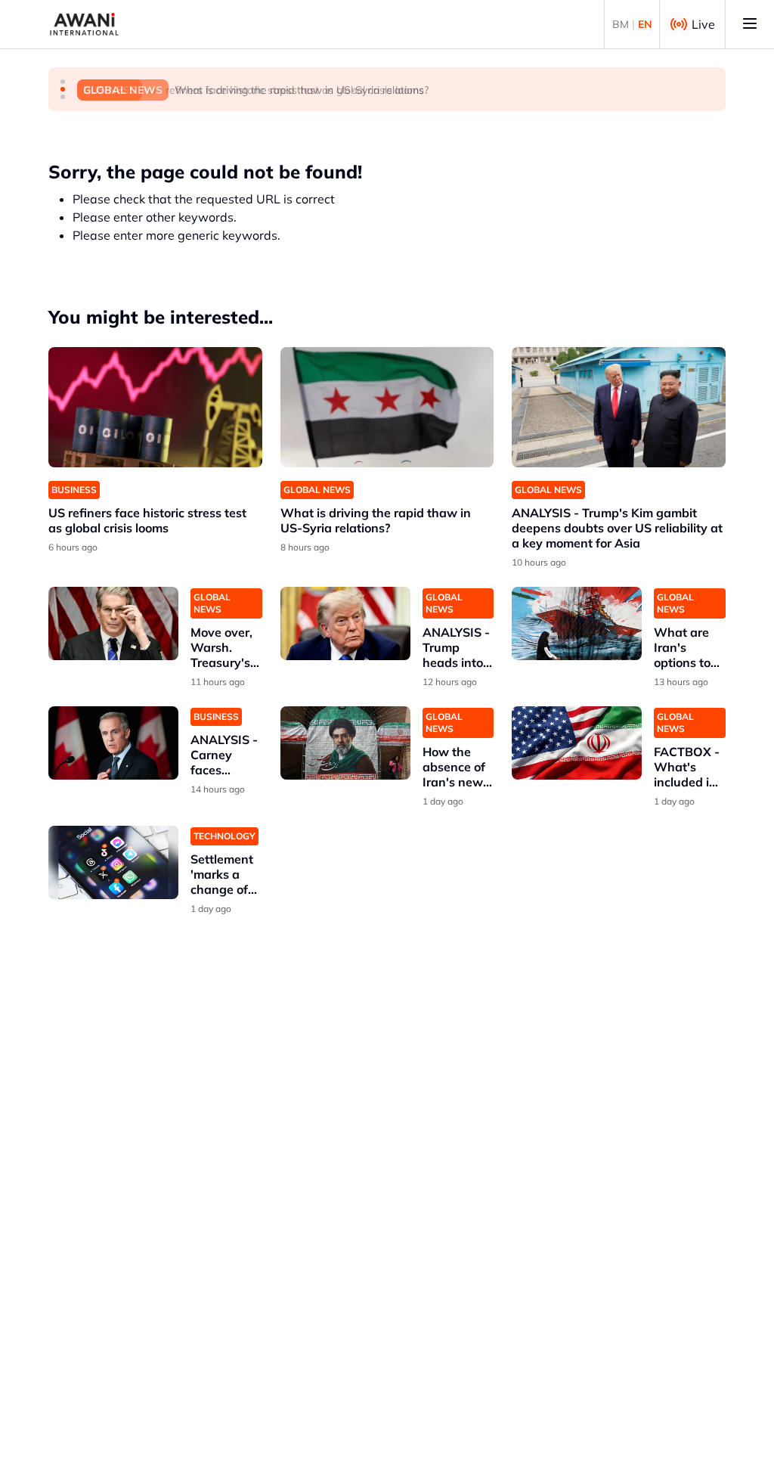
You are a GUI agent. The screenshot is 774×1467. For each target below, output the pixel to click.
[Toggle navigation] (750, 24)
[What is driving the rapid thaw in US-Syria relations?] (387, 407)
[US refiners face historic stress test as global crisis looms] (155, 407)
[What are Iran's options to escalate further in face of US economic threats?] (577, 623)
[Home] (84, 24)
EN (645, 24)
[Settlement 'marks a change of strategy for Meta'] (113, 862)
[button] (62, 81)
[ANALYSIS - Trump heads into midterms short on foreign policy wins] (345, 623)
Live (703, 24)
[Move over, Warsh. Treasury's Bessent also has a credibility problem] (113, 623)
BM (620, 24)
